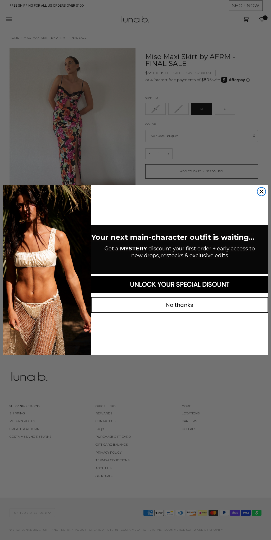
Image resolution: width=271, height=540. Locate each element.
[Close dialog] (261, 191)
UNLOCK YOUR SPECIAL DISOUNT (179, 284)
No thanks (179, 305)
